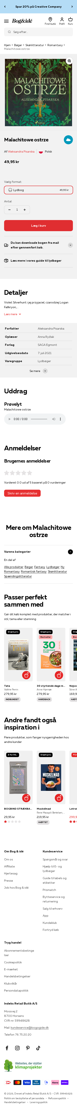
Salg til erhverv (53, 908)
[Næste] (72, 6)
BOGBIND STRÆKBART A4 (18, 808)
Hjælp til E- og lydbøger (52, 869)
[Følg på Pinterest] (28, 1048)
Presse (8, 880)
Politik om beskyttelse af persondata (24, 1098)
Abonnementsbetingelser (19, 953)
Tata (7, 685)
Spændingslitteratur (18, 576)
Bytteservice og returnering (54, 899)
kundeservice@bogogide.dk (30, 1027)
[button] (12, 821)
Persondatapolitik (16, 990)
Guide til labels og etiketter (55, 880)
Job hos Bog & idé (16, 887)
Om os (8, 859)
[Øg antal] (25, 210)
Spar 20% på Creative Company (38, 6)
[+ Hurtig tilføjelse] (26, 675)
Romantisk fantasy (34, 571)
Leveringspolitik (38, 1102)
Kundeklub (50, 923)
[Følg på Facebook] (7, 1048)
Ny (62, 567)
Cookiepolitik (13, 962)
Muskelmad (44, 808)
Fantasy (39, 567)
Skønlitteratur (34, 45)
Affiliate (9, 866)
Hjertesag (10, 873)
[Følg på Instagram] (17, 1048)
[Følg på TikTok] (38, 1048)
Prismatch (49, 890)
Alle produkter (13, 567)
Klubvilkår (10, 983)
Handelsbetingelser (17, 976)
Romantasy (55, 45)
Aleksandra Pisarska (21, 151)
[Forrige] (5, 6)
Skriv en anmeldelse (22, 493)
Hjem (7, 45)
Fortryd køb (51, 930)
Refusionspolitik (57, 1098)
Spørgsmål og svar (55, 859)
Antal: (8, 201)
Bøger (18, 45)
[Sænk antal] (9, 210)
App (45, 915)
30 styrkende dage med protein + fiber (51, 685)
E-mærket (11, 969)
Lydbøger (53, 567)
